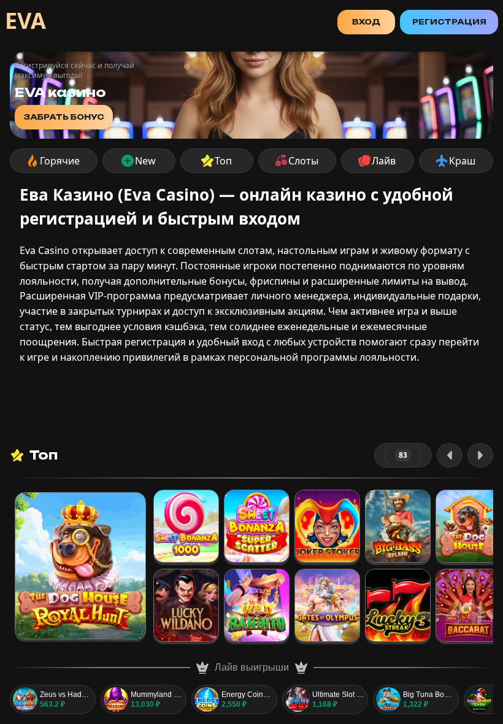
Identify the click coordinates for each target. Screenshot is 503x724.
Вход (366, 21)
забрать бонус (63, 116)
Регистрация (449, 21)
